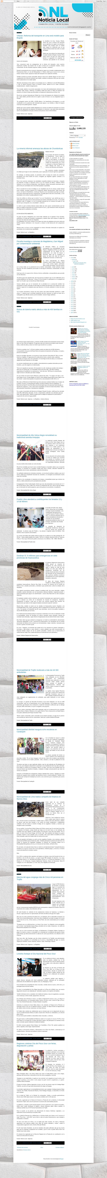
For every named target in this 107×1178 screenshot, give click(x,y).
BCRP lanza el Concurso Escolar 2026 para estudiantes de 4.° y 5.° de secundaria (83, 343)
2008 (72, 310)
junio (73, 269)
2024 (72, 283)
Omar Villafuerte (76, 147)
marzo (73, 274)
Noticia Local (75, 145)
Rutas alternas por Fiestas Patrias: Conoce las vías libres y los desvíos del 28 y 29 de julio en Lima (83, 355)
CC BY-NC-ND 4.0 (73, 251)
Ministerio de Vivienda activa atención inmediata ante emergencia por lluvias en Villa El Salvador (83, 330)
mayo (73, 271)
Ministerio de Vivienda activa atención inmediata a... (79, 263)
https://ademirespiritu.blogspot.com (78, 322)
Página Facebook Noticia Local (78, 318)
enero (73, 278)
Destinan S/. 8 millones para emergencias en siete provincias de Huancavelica (37, 557)
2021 (72, 289)
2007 (72, 312)
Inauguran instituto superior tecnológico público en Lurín (83, 367)
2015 (72, 296)
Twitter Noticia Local (75, 320)
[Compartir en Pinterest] (51, 118)
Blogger (61, 1158)
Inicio (42, 1147)
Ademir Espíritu (75, 143)
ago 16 (75, 261)
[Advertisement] (40, 133)
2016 (72, 295)
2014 (72, 298)
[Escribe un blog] (46, 118)
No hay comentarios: (37, 117)
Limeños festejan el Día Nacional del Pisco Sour (36, 954)
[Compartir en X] (47, 118)
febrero (74, 276)
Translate (80, 137)
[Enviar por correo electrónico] (44, 118)
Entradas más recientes (22, 1147)
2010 (72, 306)
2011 (72, 304)
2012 (72, 302)
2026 (72, 257)
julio (73, 267)
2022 (72, 287)
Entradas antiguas (60, 1147)
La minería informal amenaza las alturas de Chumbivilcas (40, 148)
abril (73, 272)
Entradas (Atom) (27, 1150)
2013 (72, 300)
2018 (72, 293)
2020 (72, 291)
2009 (72, 308)
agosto (73, 259)
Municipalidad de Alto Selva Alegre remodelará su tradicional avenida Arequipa (37, 436)
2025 (72, 281)
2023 (72, 285)
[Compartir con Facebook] (49, 118)
